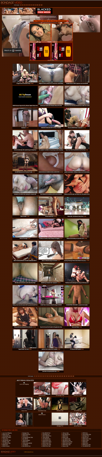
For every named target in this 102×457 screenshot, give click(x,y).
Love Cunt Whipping (7, 433)
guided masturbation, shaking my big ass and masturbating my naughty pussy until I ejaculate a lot (77, 173)
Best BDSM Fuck (27, 446)
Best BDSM (25, 438)
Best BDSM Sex (66, 434)
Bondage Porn (25, 433)
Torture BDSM (46, 437)
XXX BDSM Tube (6, 443)
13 (57, 376)
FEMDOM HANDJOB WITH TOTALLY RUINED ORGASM (51, 128)
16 (64, 376)
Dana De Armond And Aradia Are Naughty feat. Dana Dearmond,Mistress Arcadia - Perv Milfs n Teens (50, 328)
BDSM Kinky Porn (47, 443)
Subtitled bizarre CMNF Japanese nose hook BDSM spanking (77, 84)
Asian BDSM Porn (47, 440)
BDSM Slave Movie (67, 443)
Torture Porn (5, 438)
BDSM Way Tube (66, 444)
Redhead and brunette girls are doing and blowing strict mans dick (77, 283)
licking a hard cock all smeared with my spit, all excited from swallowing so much (25, 305)
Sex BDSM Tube (66, 438)
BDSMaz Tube (5, 441)
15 (62, 376)
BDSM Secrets (5, 434)
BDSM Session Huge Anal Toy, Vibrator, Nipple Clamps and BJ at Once (25, 106)
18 (68, 376)
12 (55, 376)
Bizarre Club (65, 446)
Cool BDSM (25, 444)
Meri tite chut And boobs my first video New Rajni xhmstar (25, 283)
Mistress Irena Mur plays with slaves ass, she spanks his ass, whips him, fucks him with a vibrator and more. (77, 195)
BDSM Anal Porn (26, 434)
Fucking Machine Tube (28, 437)
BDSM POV (25, 441)
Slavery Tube (66, 433)
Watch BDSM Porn (47, 435)
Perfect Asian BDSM (27, 443)
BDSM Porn (5, 444)
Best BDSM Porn (46, 433)
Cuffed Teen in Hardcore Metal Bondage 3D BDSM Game (51, 305)
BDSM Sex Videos (6, 437)
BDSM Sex (85, 433)
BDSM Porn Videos (47, 441)
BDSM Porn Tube (47, 446)
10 (51, 376)
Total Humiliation (26, 440)
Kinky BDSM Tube (87, 434)
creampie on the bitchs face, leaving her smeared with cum (25, 195)
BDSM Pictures (6, 446)
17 (66, 376)
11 (53, 376)
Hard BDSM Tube (6, 440)
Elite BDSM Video (67, 440)
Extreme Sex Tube (47, 444)
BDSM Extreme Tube (67, 441)
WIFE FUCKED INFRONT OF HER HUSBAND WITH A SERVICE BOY (25, 261)
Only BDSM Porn (46, 438)
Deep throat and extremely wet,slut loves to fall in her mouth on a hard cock (77, 106)
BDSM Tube (65, 437)
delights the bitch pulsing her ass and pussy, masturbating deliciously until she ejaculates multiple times (51, 84)
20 (73, 376)
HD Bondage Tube (6, 435)
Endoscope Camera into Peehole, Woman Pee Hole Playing (51, 106)
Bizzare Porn (85, 437)
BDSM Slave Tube (87, 438)
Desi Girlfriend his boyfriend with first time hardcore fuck (51, 195)
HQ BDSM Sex (46, 434)
